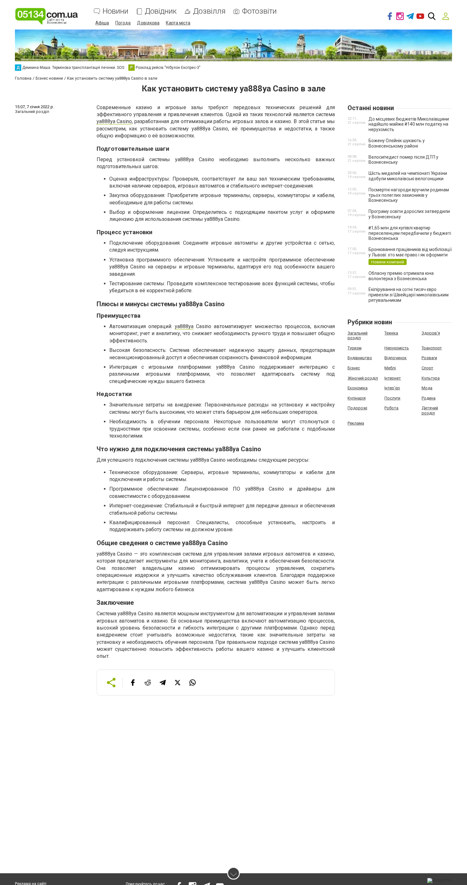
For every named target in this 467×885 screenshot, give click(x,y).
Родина (429, 398)
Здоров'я (431, 333)
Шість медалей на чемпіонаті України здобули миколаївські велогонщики (408, 176)
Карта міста (178, 22)
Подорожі (357, 408)
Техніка (391, 333)
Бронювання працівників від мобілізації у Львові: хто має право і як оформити (410, 252)
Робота (391, 408)
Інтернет (392, 378)
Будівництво (360, 357)
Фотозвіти (259, 11)
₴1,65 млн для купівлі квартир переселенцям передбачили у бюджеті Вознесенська (410, 233)
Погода (123, 22)
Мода (427, 388)
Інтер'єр (392, 388)
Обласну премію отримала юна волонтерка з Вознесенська (401, 276)
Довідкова (148, 22)
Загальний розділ (358, 335)
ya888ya (184, 326)
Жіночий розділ (363, 378)
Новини (115, 11)
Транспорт (432, 348)
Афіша (102, 22)
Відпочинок (395, 357)
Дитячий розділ (430, 410)
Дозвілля (209, 11)
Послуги (392, 398)
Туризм (355, 348)
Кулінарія (357, 398)
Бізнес (354, 368)
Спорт (427, 368)
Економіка (358, 388)
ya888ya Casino (114, 121)
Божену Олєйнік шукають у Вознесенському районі (397, 143)
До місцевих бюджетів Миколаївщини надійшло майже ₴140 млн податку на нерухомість (409, 124)
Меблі (390, 368)
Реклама (356, 423)
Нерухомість (396, 348)
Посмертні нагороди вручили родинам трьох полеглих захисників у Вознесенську (409, 195)
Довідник (161, 11)
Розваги (429, 357)
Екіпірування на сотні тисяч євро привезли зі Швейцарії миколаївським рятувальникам (409, 295)
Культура (431, 378)
